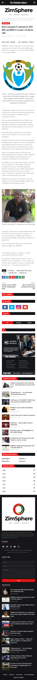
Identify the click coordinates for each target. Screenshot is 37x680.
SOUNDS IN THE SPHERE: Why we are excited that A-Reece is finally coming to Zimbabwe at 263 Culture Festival (22, 614)
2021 (19, 488)
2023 (19, 481)
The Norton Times (12, 273)
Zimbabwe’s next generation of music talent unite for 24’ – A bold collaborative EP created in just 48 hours (22, 385)
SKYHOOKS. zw (22, 459)
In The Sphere (11, 270)
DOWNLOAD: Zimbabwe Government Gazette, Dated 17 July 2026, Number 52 (22, 447)
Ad (7, 323)
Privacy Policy (19, 674)
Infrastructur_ (22, 461)
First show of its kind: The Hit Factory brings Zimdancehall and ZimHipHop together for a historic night (21, 665)
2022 (19, 484)
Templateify (21, 677)
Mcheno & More (5, 461)
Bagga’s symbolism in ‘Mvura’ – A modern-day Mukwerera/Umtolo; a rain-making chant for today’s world (21, 641)
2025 (19, 474)
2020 (19, 491)
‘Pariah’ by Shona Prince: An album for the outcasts (22, 415)
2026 (19, 470)
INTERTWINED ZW (6, 459)
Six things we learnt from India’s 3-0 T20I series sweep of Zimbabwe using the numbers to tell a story (22, 623)
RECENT (29, 323)
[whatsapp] (18, 546)
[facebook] (5, 307)
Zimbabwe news (10, 18)
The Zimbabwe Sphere (18, 2)
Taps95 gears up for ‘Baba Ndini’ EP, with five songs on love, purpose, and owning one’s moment (22, 401)
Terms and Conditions (29, 674)
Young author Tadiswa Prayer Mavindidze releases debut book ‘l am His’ (22, 606)
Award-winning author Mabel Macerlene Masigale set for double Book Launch (22, 590)
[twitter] (12, 307)
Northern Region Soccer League (24, 270)
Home (3, 18)
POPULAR (18, 323)
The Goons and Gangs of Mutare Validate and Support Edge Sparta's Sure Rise (21, 657)
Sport (4, 273)
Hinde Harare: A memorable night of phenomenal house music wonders (21, 632)
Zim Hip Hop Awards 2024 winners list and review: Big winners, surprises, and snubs (22, 439)
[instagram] (18, 307)
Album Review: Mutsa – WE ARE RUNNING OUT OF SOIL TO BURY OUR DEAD (21, 431)
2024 (19, 477)
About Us (5, 674)
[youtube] (25, 307)
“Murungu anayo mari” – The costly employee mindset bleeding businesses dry (21, 393)
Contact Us (11, 674)
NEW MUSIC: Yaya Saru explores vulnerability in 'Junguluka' (21, 408)
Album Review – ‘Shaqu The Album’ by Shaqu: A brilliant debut (21, 424)
